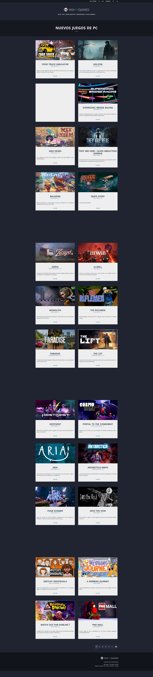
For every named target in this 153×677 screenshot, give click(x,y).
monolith (55, 310)
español (111, 666)
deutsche (106, 666)
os (103, 1)
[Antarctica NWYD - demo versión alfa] (98, 453)
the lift (97, 353)
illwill (98, 266)
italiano (116, 666)
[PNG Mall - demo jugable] (98, 611)
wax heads (55, 151)
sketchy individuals (55, 581)
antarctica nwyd (98, 467)
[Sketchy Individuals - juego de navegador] (55, 567)
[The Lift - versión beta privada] (98, 339)
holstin (97, 64)
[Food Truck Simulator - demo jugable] (55, 50)
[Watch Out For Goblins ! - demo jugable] (55, 611)
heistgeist (55, 424)
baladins (55, 196)
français (97, 666)
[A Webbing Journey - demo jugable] (98, 567)
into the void (98, 510)
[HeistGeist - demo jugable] (55, 410)
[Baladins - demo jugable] (55, 182)
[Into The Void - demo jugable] (98, 497)
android (108, 1)
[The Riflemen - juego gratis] (98, 296)
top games (111, 664)
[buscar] (113, 1)
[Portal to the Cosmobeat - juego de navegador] (98, 410)
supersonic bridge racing (98, 107)
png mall (97, 624)
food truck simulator (55, 64)
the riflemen (97, 310)
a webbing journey (98, 581)
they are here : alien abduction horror (98, 152)
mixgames (93, 1)
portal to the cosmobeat (98, 424)
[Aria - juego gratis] (55, 453)
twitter (116, 664)
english (101, 666)
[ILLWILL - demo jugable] (98, 253)
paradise (55, 353)
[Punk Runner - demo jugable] (55, 497)
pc (99, 1)
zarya (55, 266)
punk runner (55, 510)
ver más (55, 76)
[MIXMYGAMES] (76, 13)
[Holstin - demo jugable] (98, 50)
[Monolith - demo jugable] (55, 296)
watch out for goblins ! (55, 624)
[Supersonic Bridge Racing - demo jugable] (98, 94)
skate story (98, 196)
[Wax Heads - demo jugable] (55, 137)
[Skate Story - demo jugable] (98, 182)
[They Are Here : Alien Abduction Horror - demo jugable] (98, 137)
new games (106, 664)
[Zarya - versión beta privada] (55, 253)
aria (55, 467)
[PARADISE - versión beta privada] (55, 339)
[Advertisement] (55, 97)
